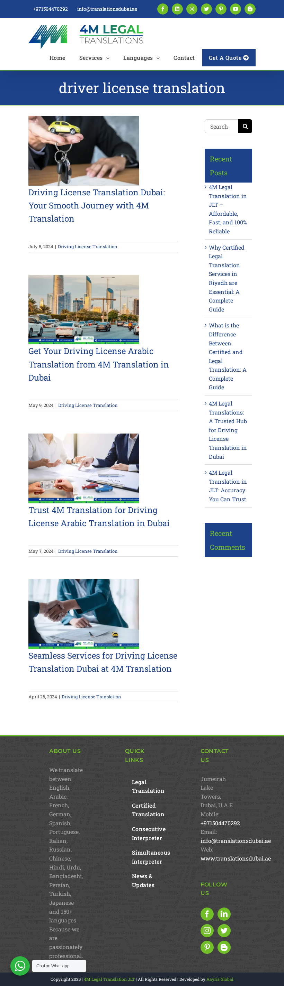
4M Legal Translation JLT (109, 979)
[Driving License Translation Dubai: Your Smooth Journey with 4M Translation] (83, 151)
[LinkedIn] (224, 914)
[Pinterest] (207, 947)
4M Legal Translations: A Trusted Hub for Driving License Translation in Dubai (228, 430)
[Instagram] (207, 930)
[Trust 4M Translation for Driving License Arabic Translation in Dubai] (83, 468)
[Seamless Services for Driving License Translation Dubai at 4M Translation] (83, 614)
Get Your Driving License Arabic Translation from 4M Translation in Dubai (98, 364)
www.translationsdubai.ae (236, 858)
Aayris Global (219, 979)
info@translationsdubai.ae (236, 840)
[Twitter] (224, 930)
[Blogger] (224, 947)
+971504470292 (220, 823)
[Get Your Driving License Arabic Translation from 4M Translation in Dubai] (83, 310)
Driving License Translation (87, 246)
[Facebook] (207, 914)
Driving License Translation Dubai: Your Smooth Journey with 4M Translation (96, 205)
